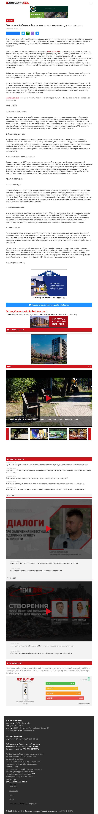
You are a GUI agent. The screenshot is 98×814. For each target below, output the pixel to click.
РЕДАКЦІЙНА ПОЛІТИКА (16, 781)
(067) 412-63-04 (31, 739)
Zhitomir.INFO (18, 811)
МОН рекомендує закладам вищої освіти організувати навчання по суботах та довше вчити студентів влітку (45, 489)
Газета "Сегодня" (12, 98)
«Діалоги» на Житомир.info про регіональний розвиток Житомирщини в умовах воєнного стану (44, 563)
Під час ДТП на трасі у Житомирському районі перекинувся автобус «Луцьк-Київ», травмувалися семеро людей (47, 465)
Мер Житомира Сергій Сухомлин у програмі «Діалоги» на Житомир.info (36, 570)
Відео (9, 367)
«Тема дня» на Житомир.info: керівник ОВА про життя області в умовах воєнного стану (42, 646)
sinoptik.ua (32, 803)
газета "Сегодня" (54, 51)
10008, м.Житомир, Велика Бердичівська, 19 (31, 728)
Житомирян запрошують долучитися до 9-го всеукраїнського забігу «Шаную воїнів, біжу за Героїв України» (45, 484)
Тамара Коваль (29, 730)
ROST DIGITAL (67, 811)
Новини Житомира (15, 459)
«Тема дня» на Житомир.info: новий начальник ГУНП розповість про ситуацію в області (41, 653)
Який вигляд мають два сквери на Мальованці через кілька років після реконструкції (37, 478)
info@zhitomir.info (22, 723)
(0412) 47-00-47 (16, 739)
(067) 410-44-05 (17, 725)
